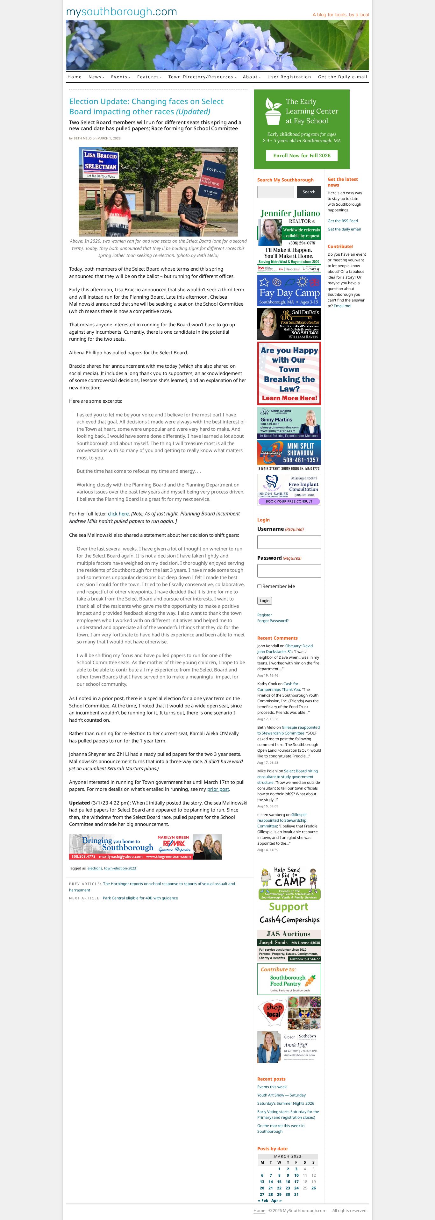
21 (270, 1188)
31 (296, 1194)
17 (296, 1181)
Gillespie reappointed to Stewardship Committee (288, 730)
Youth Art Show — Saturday (281, 1095)
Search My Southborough (285, 180)
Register (264, 615)
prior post (218, 789)
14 (270, 1181)
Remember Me (278, 586)
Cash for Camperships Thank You (278, 686)
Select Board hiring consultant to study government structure (287, 776)
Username (280, 528)
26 (313, 1188)
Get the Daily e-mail (342, 77)
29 (279, 1194)
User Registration (289, 77)
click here (118, 513)
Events (119, 77)
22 (279, 1188)
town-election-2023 (120, 868)
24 (296, 1188)
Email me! (342, 306)
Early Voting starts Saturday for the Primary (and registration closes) (288, 1114)
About (250, 77)
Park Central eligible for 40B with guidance (140, 898)
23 (288, 1188)
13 (262, 1181)
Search (309, 192)
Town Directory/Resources (200, 77)
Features (148, 77)
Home (75, 77)
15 (279, 1181)
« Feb (263, 1200)
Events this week (272, 1086)
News (95, 77)
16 (288, 1181)
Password (279, 557)
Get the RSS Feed (343, 220)
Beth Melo (83, 138)
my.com (121, 11)
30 (288, 1194)
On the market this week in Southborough (280, 1128)
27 (262, 1194)
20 (262, 1188)
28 (270, 1194)
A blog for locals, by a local (341, 15)
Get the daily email (344, 229)
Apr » (276, 1200)
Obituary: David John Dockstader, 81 (285, 648)
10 (296, 1175)
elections (95, 868)
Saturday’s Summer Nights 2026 (285, 1103)
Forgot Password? (273, 620)
